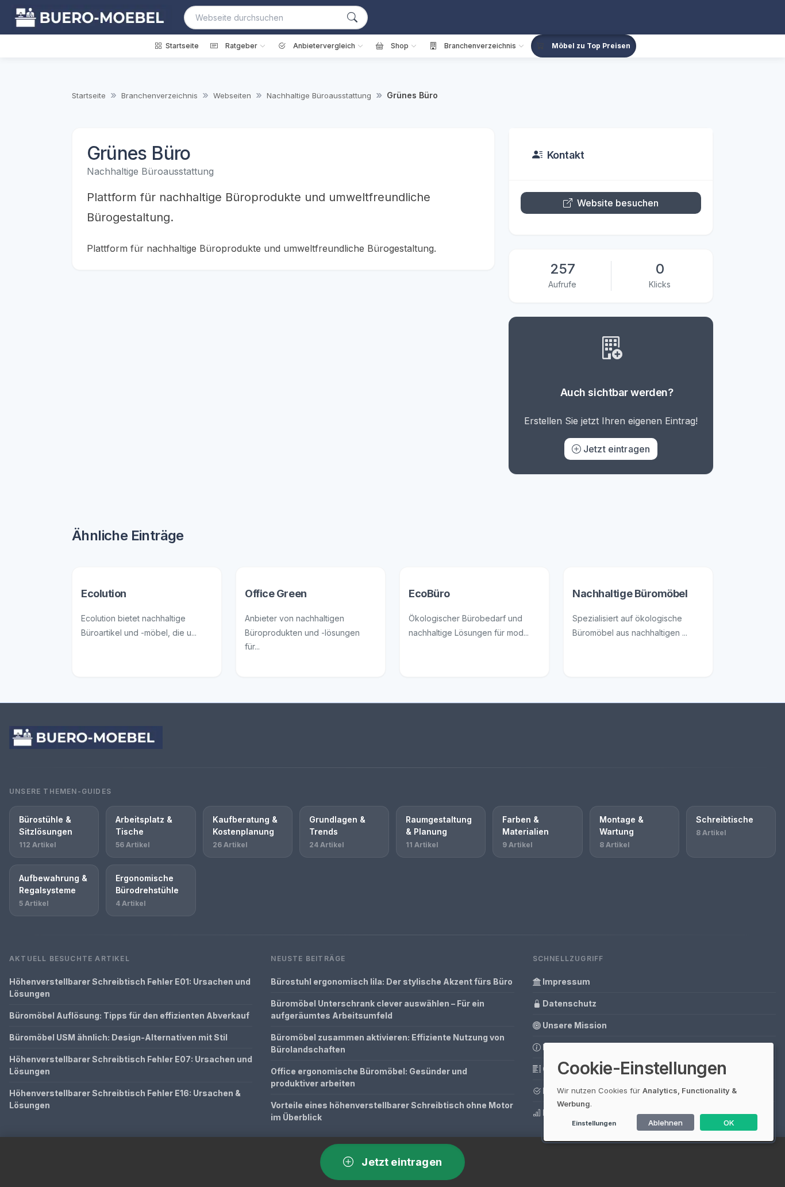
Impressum (565, 981)
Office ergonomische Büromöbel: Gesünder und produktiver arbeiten (369, 1077)
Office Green (276, 593)
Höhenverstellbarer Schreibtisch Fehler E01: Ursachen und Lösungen (130, 987)
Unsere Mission (574, 1025)
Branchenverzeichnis (159, 95)
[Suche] (352, 17)
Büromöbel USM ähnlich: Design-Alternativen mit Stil (118, 1037)
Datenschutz (569, 1003)
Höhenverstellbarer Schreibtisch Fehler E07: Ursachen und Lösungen (130, 1065)
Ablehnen (665, 1122)
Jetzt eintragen (616, 449)
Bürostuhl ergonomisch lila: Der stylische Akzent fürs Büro (392, 981)
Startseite (89, 95)
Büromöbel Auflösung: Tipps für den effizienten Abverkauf (129, 1015)
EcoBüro (429, 593)
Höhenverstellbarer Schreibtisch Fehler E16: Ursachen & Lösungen (125, 1099)
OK (729, 1122)
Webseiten (232, 95)
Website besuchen (618, 203)
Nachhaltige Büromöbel (630, 593)
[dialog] (659, 1092)
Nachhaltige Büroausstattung (319, 95)
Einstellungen (594, 1123)
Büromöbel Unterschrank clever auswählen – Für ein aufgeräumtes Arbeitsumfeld (377, 1009)
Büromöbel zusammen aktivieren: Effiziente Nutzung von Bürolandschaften (388, 1043)
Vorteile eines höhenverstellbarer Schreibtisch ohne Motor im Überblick (392, 1111)
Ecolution (103, 593)
